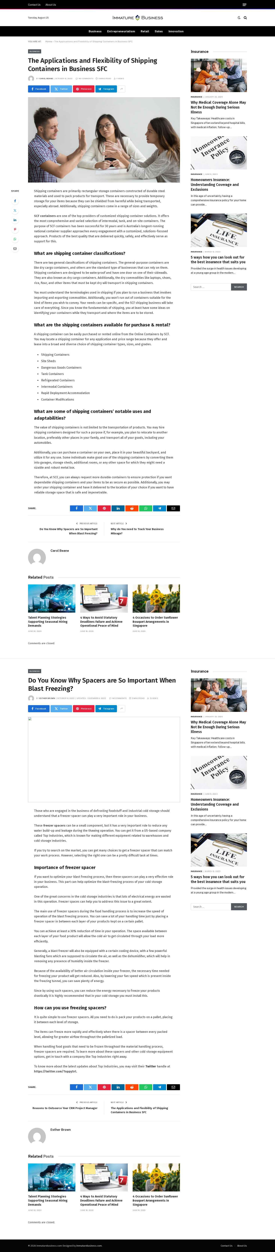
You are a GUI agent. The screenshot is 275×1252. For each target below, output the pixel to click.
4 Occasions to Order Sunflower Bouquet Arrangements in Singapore (155, 622)
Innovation (176, 31)
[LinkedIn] (15, 220)
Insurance (196, 97)
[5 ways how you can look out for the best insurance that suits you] (219, 230)
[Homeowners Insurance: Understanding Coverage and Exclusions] (219, 153)
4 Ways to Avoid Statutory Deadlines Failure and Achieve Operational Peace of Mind (101, 622)
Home (48, 41)
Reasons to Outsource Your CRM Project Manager (65, 1108)
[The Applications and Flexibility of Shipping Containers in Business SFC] (104, 140)
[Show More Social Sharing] (121, 88)
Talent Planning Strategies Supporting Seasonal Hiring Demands (48, 622)
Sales (159, 31)
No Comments (86, 78)
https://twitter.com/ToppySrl (55, 1071)
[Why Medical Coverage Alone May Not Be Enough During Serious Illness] (219, 75)
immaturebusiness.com (89, 1245)
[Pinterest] (15, 229)
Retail (145, 31)
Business (95, 31)
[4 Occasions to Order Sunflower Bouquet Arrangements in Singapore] (156, 598)
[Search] (245, 17)
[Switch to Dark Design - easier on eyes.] (239, 17)
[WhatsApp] (15, 239)
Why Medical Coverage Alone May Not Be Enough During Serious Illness (218, 107)
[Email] (15, 248)
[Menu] (244, 5)
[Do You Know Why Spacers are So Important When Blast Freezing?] (104, 759)
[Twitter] (15, 210)
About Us (50, 4)
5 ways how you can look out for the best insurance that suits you (218, 259)
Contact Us (34, 4)
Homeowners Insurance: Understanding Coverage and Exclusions (215, 185)
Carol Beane (46, 78)
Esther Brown (47, 698)
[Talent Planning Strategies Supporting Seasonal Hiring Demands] (51, 598)
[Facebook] (15, 201)
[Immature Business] (137, 18)
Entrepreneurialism (121, 31)
